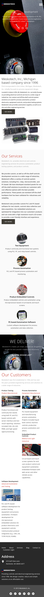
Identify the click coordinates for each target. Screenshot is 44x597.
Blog (27, 548)
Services (20, 548)
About (11, 548)
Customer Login (8, 550)
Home (4, 548)
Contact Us (36, 548)
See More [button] (8, 112)
